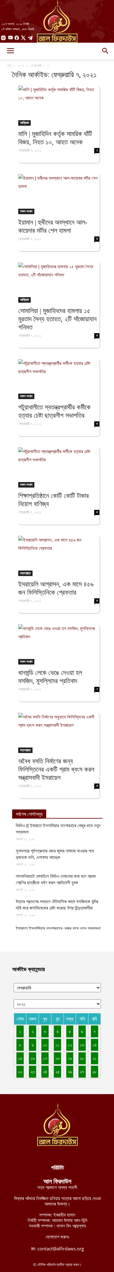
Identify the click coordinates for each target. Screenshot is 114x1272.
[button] (105, 51)
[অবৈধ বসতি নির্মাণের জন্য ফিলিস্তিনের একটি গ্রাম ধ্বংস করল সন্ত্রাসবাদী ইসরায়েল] (58, 733)
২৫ (57, 1071)
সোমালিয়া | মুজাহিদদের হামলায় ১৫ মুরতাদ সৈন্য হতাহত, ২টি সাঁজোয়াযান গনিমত (57, 319)
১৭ (45, 1058)
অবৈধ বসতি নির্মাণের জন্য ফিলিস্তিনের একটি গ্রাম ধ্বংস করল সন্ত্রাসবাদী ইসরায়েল (56, 769)
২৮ (94, 1071)
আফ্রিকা (24, 122)
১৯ (70, 1058)
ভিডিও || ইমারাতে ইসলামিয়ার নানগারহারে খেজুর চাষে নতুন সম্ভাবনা (58, 829)
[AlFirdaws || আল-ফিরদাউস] (57, 21)
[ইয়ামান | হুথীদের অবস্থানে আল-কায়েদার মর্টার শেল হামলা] (58, 194)
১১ (57, 1045)
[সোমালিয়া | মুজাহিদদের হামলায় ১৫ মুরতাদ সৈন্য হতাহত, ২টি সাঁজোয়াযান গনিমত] (58, 282)
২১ (94, 1058)
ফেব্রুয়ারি (35, 65)
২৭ (82, 1071)
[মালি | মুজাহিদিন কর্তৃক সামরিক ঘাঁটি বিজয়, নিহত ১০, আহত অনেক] (58, 105)
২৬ (70, 1071)
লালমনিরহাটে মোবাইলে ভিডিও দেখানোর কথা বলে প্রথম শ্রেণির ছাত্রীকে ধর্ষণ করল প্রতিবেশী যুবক (56, 879)
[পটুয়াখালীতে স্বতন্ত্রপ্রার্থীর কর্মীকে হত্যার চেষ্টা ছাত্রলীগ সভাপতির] (58, 379)
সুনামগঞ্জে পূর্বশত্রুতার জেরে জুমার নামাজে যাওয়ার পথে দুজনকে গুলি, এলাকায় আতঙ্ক (55, 854)
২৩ (32, 1071)
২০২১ (20, 65)
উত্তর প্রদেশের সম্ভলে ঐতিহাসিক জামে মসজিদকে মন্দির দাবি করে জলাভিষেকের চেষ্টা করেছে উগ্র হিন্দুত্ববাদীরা (57, 905)
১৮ (57, 1058)
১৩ (82, 1045)
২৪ (45, 1071)
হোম (9, 65)
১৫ (20, 1058)
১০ (45, 1045)
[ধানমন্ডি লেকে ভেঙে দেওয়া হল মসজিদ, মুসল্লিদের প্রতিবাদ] (58, 644)
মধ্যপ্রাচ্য (25, 573)
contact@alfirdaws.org (60, 1248)
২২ (20, 1071)
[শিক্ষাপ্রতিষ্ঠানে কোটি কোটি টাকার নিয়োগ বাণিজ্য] (58, 467)
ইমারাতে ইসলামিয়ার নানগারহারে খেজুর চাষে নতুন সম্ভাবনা (58, 928)
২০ (82, 1058)
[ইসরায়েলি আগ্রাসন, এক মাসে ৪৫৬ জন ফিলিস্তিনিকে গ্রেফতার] (58, 556)
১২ (70, 1045)
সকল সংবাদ (26, 211)
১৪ (94, 1045)
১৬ (32, 1058)
